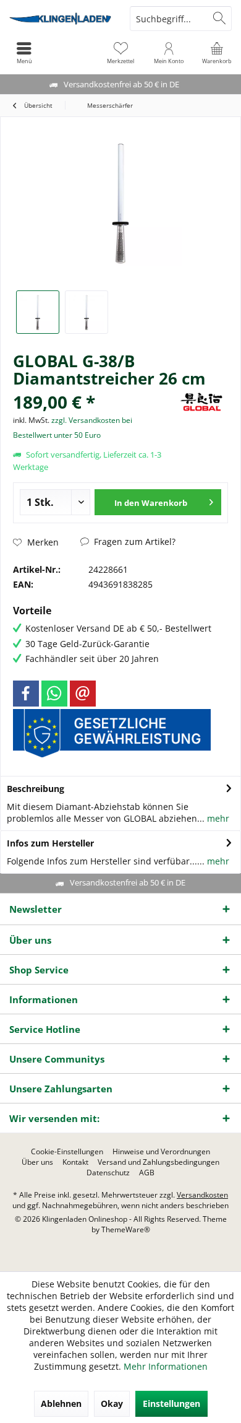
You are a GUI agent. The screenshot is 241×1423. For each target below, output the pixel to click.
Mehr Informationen (166, 1366)
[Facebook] (26, 694)
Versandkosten (202, 1195)
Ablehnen (61, 1403)
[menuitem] (217, 52)
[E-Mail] (83, 694)
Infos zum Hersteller (50, 843)
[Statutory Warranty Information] (112, 733)
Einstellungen (171, 1403)
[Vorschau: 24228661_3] (86, 312)
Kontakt (75, 1162)
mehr (217, 818)
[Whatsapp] (54, 694)
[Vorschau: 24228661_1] (37, 312)
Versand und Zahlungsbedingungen (158, 1162)
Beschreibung (35, 788)
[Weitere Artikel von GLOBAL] (201, 427)
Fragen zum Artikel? (133, 541)
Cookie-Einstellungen (67, 1152)
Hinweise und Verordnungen (161, 1152)
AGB (146, 1173)
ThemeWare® (125, 1229)
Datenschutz (108, 1173)
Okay (112, 1403)
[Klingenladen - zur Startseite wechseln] (60, 18)
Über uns (37, 1162)
